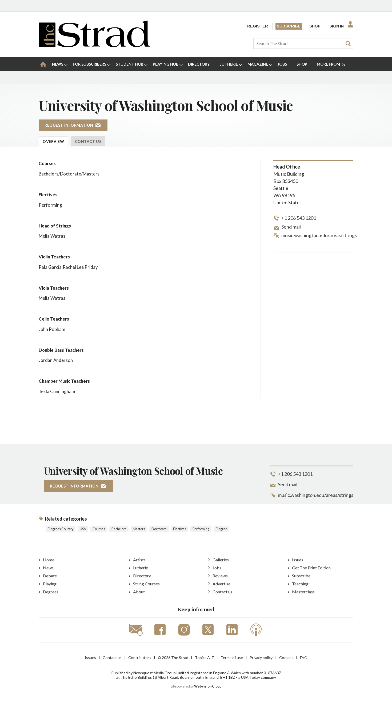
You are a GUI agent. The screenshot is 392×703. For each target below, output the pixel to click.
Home (48, 559)
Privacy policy (261, 657)
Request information (69, 125)
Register (257, 26)
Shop (315, 26)
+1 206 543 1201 (298, 218)
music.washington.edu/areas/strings (319, 235)
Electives (179, 529)
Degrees (50, 591)
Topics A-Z (204, 657)
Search (348, 43)
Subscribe (289, 26)
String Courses (146, 583)
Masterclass (303, 591)
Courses (99, 529)
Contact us (222, 591)
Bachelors (118, 529)
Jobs (217, 567)
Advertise (221, 583)
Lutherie (140, 567)
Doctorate (159, 529)
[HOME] (43, 64)
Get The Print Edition (311, 567)
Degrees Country (60, 529)
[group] (329, 64)
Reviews (220, 575)
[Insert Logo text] (94, 45)
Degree (221, 529)
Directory (142, 575)
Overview (53, 141)
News (48, 567)
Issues (297, 559)
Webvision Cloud (208, 686)
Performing (201, 529)
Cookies (286, 657)
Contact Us (88, 141)
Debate (50, 575)
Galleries (221, 559)
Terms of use (232, 657)
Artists (139, 559)
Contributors (139, 657)
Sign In (336, 26)
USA (83, 529)
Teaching (300, 583)
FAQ (303, 657)
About (139, 591)
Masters (139, 529)
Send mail (291, 227)
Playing (50, 583)
